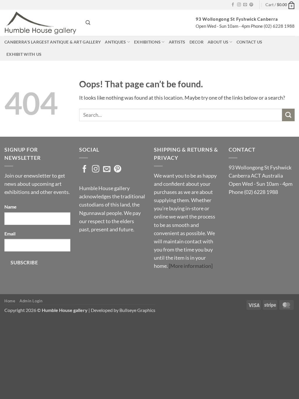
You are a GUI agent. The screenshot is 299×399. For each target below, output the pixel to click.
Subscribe (24, 262)
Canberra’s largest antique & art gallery (52, 41)
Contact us (250, 41)
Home (9, 301)
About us (218, 41)
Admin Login (31, 301)
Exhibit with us (23, 54)
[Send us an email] (245, 5)
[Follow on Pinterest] (251, 5)
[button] (280, 5)
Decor (197, 41)
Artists (177, 41)
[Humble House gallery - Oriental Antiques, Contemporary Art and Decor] (40, 22)
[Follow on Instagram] (239, 5)
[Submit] (288, 115)
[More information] (191, 266)
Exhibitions (147, 41)
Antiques (115, 41)
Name (10, 206)
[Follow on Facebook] (233, 5)
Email (9, 233)
